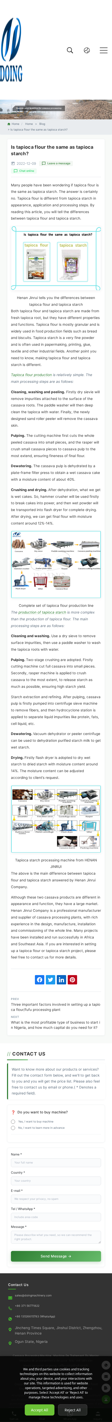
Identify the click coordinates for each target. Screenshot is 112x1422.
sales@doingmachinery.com (33, 1295)
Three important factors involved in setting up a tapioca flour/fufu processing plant (55, 1007)
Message (19, 1227)
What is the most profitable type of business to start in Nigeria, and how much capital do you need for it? (55, 1025)
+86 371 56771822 (27, 1306)
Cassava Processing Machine (32, 1355)
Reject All (73, 1409)
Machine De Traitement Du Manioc (76, 1355)
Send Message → (56, 1256)
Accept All (39, 1409)
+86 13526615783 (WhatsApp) (35, 1316)
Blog (42, 124)
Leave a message (58, 163)
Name (16, 1154)
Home (15, 124)
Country (18, 1172)
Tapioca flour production (31, 375)
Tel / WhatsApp (23, 1209)
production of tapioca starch (42, 612)
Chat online (26, 171)
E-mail (17, 1191)
